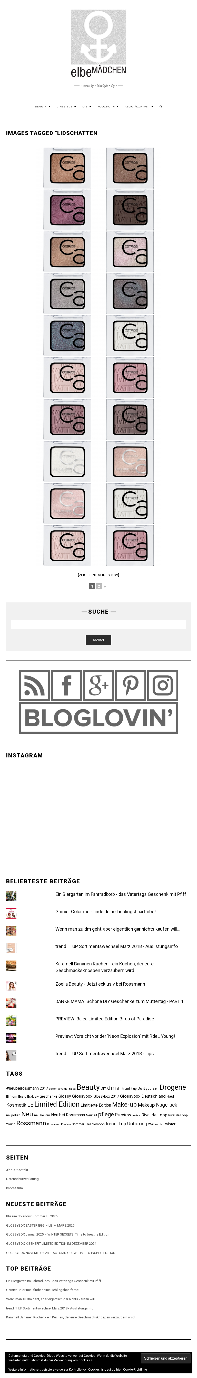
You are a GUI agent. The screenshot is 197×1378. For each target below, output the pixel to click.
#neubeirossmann (22, 1088)
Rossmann (31, 1123)
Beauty (41, 106)
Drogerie (173, 1087)
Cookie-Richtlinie (135, 1369)
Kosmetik (16, 1105)
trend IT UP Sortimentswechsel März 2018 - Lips (104, 1053)
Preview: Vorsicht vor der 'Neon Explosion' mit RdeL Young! (115, 1036)
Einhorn (11, 1096)
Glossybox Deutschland (143, 1096)
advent (53, 1088)
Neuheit (91, 1115)
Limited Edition (57, 1104)
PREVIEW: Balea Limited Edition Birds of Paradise (104, 1018)
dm (111, 1087)
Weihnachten (156, 1124)
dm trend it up (127, 1088)
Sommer (78, 1124)
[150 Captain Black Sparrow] (67, 335)
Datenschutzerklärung (22, 1179)
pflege (106, 1114)
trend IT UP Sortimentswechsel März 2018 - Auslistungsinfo (116, 946)
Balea (72, 1088)
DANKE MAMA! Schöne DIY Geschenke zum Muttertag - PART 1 (119, 1001)
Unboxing (137, 1124)
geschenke (48, 1096)
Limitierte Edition (96, 1105)
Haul (170, 1096)
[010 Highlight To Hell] (67, 461)
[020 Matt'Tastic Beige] (67, 545)
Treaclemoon (95, 1124)
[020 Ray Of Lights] (130, 461)
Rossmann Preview (59, 1124)
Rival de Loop (154, 1114)
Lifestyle (65, 106)
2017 (44, 1088)
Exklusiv (33, 1096)
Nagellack (166, 1105)
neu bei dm (42, 1115)
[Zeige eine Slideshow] (98, 575)
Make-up (124, 1104)
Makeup (146, 1105)
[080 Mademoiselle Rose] (130, 168)
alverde (62, 1088)
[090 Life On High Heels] (67, 210)
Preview (123, 1114)
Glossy (64, 1096)
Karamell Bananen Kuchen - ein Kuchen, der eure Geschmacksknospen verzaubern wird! (70, 1317)
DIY (85, 106)
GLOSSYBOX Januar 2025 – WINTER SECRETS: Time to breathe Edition (57, 1234)
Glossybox (82, 1096)
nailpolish (13, 1115)
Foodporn (106, 106)
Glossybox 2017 (106, 1096)
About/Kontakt (138, 106)
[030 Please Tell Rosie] (130, 545)
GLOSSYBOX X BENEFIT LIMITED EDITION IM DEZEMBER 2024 (51, 1243)
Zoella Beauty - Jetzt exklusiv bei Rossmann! (100, 984)
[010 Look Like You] (130, 503)
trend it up (116, 1123)
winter (170, 1124)
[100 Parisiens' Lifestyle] (130, 210)
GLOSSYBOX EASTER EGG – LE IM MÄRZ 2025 (40, 1225)
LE (30, 1105)
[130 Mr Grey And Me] (67, 293)
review (136, 1115)
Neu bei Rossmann (68, 1114)
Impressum (14, 1188)
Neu (27, 1114)
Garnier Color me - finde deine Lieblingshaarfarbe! (105, 911)
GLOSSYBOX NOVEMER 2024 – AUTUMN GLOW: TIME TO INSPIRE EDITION (60, 1253)
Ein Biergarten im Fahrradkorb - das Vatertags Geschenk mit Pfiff (120, 894)
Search (98, 640)
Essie (22, 1096)
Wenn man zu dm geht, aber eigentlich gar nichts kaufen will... (117, 929)
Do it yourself (148, 1088)
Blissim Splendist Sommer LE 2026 (31, 1216)
